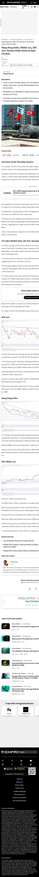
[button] (3, 2)
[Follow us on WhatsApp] (32, 7)
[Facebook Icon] (15, 760)
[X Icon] (5, 760)
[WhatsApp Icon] (24, 764)
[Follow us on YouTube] (35, 7)
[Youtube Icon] (33, 760)
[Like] (30, 589)
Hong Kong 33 (8, 74)
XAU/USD (8, 372)
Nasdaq (33, 211)
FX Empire (5, 39)
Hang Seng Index (22, 169)
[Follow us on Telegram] (38, 7)
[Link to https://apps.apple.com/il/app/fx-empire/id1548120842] (8, 769)
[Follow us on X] (29, 7)
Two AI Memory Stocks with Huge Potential (18, 541)
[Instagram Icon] (5, 764)
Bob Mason (14, 562)
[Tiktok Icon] (33, 764)
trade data (20, 222)
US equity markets (10, 266)
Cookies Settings (20, 791)
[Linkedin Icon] (24, 760)
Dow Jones (28, 39)
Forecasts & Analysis (16, 39)
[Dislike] (36, 589)
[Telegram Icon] (15, 764)
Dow (16, 211)
